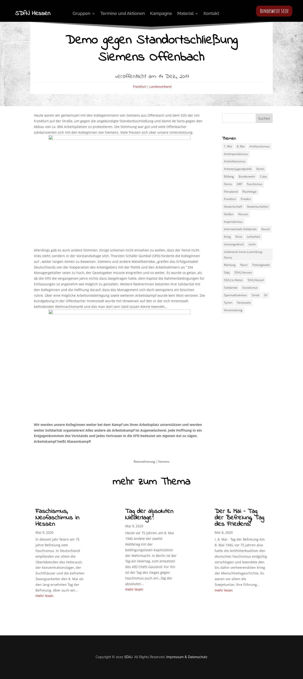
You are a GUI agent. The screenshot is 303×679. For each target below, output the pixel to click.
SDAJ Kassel (256, 280)
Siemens (163, 462)
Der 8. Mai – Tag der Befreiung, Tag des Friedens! (239, 518)
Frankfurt (139, 86)
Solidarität (230, 288)
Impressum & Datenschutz (186, 657)
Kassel (265, 229)
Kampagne (161, 13)
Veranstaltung (233, 310)
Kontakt (211, 13)
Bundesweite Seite (274, 10)
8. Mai (241, 146)
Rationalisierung (144, 462)
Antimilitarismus (234, 161)
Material (185, 13)
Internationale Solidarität (240, 229)
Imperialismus (233, 222)
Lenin (252, 244)
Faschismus (254, 184)
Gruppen (81, 13)
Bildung (229, 176)
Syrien (228, 303)
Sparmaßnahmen (235, 295)
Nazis (244, 265)
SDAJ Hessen (243, 272)
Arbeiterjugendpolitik (238, 169)
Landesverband (160, 86)
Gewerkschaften (257, 207)
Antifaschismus (260, 146)
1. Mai (228, 146)
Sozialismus (250, 288)
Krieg (227, 237)
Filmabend (231, 192)
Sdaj (227, 272)
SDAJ (128, 657)
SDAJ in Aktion (233, 280)
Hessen (243, 214)
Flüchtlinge (249, 192)
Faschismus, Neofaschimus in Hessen (57, 518)
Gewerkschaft (233, 207)
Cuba (263, 176)
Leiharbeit (253, 237)
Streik (255, 295)
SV (265, 295)
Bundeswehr (247, 176)
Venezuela (244, 303)
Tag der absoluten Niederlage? (149, 514)
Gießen (228, 214)
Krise (239, 237)
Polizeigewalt (261, 265)
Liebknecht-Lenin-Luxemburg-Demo (243, 255)
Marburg (230, 265)
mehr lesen (44, 595)
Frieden (246, 199)
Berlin (260, 169)
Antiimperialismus (236, 154)
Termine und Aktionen (122, 13)
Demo (228, 184)
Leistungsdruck (234, 244)
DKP (239, 184)
